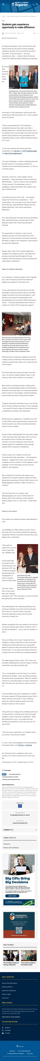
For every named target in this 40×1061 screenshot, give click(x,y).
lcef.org (20, 745)
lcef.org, (16, 151)
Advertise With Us (7, 987)
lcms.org (12, 1051)
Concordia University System (10, 777)
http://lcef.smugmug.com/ (13, 153)
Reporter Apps (6, 994)
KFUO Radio (30, 1053)
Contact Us (6, 844)
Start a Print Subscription (9, 983)
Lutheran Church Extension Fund (11, 779)
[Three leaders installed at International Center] (29, 955)
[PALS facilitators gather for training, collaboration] (11, 955)
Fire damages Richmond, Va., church (20, 815)
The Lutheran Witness (24, 1051)
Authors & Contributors (9, 990)
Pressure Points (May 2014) (20, 823)
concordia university (15, 774)
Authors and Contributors (11, 847)
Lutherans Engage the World (15, 1053)
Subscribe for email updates (11, 1017)
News (3, 20)
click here (28, 745)
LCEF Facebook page (29, 151)
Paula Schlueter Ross (10, 33)
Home (3, 16)
